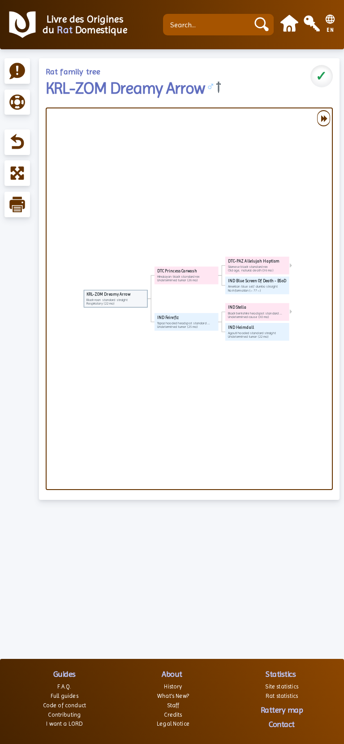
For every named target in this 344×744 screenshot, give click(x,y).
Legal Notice (173, 723)
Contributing (64, 714)
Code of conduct (64, 705)
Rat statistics (282, 695)
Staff (173, 705)
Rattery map (282, 709)
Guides (64, 674)
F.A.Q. (64, 686)
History (173, 686)
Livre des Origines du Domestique (85, 24)
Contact (282, 724)
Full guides (64, 695)
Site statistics (281, 686)
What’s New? (173, 695)
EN (330, 30)
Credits (173, 714)
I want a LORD (64, 723)
